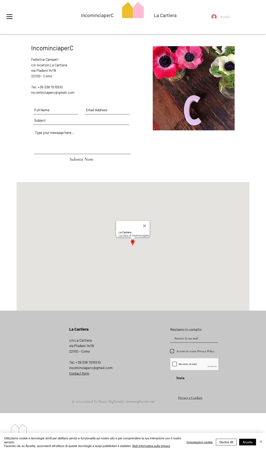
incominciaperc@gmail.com (52, 92)
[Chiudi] (261, 442)
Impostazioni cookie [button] (200, 442)
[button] (9, 16)
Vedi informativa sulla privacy (151, 446)
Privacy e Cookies (190, 397)
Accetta (247, 442)
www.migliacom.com (140, 401)
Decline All (226, 442)
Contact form (79, 373)
